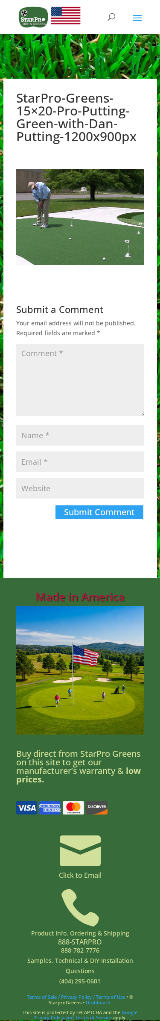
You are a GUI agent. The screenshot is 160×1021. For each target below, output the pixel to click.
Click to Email (80, 875)
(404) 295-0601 (80, 981)
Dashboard (98, 1002)
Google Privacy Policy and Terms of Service (85, 1015)
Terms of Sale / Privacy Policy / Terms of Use (76, 997)
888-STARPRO (80, 942)
